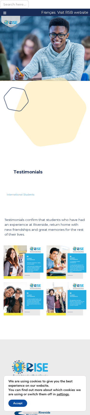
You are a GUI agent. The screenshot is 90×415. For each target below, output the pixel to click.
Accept (17, 403)
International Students (20, 194)
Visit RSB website (72, 12)
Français (48, 12)
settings (63, 394)
